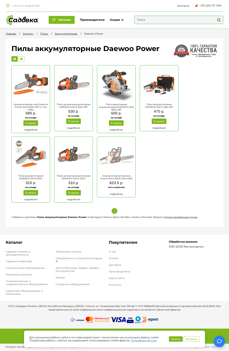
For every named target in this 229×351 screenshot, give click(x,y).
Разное (60, 277)
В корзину (30, 123)
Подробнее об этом (144, 340)
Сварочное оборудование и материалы (24, 292)
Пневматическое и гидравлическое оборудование (27, 283)
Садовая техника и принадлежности (18, 253)
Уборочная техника (68, 251)
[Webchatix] (219, 341)
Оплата (113, 258)
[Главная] (22, 20)
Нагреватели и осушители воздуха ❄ (79, 260)
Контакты (115, 284)
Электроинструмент (19, 274)
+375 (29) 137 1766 (210, 5)
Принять (176, 339)
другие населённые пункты (180, 217)
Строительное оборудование (25, 268)
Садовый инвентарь (19, 261)
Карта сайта (117, 278)
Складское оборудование (73, 284)
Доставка (115, 264)
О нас (112, 251)
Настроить (192, 339)
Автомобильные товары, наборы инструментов (77, 269)
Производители (119, 271)
